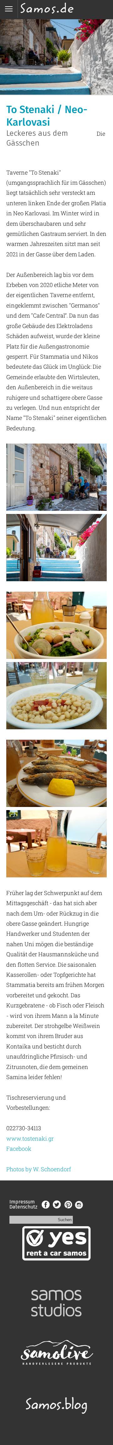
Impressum (22, 1202)
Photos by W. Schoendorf (38, 1169)
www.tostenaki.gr (30, 1138)
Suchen (65, 1219)
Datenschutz (23, 1207)
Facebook (18, 1148)
